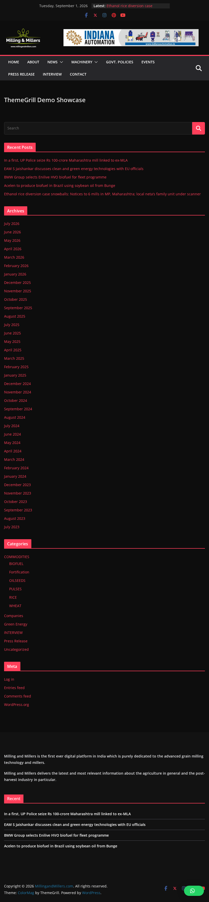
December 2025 (17, 282)
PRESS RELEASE (21, 74)
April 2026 (12, 248)
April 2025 (12, 349)
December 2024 (17, 383)
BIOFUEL (16, 563)
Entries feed (14, 687)
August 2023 (14, 518)
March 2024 (14, 459)
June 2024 (12, 434)
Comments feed (17, 696)
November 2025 (17, 290)
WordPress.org (16, 704)
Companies (13, 615)
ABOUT (33, 61)
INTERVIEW (13, 632)
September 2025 (18, 307)
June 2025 (12, 333)
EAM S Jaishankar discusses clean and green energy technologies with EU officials (73, 168)
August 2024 (14, 417)
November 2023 (17, 493)
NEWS (52, 61)
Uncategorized (16, 649)
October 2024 (15, 400)
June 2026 (12, 232)
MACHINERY (81, 61)
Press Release (16, 641)
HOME (13, 61)
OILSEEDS (17, 580)
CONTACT (78, 74)
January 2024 (15, 476)
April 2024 (12, 451)
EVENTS (148, 61)
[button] (60, 62)
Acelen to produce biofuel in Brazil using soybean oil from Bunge (59, 185)
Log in (9, 679)
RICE (13, 597)
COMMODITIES (16, 556)
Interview (52, 74)
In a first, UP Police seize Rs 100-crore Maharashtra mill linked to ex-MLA (66, 160)
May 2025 (12, 341)
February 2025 (16, 366)
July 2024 (11, 425)
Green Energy (15, 624)
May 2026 (12, 240)
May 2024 (12, 442)
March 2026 (14, 257)
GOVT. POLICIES (119, 61)
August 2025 (14, 316)
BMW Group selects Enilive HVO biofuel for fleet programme (55, 177)
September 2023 (18, 510)
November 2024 (17, 392)
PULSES (15, 588)
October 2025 (15, 299)
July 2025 (11, 324)
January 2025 (15, 375)
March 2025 (14, 358)
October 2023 (15, 501)
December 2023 (17, 484)
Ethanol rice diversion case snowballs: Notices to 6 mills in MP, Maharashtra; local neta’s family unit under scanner (102, 193)
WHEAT (15, 605)
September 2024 (18, 408)
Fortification (19, 572)
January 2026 (15, 274)
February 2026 (16, 265)
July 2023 (11, 526)
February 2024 (16, 467)
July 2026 (11, 223)
